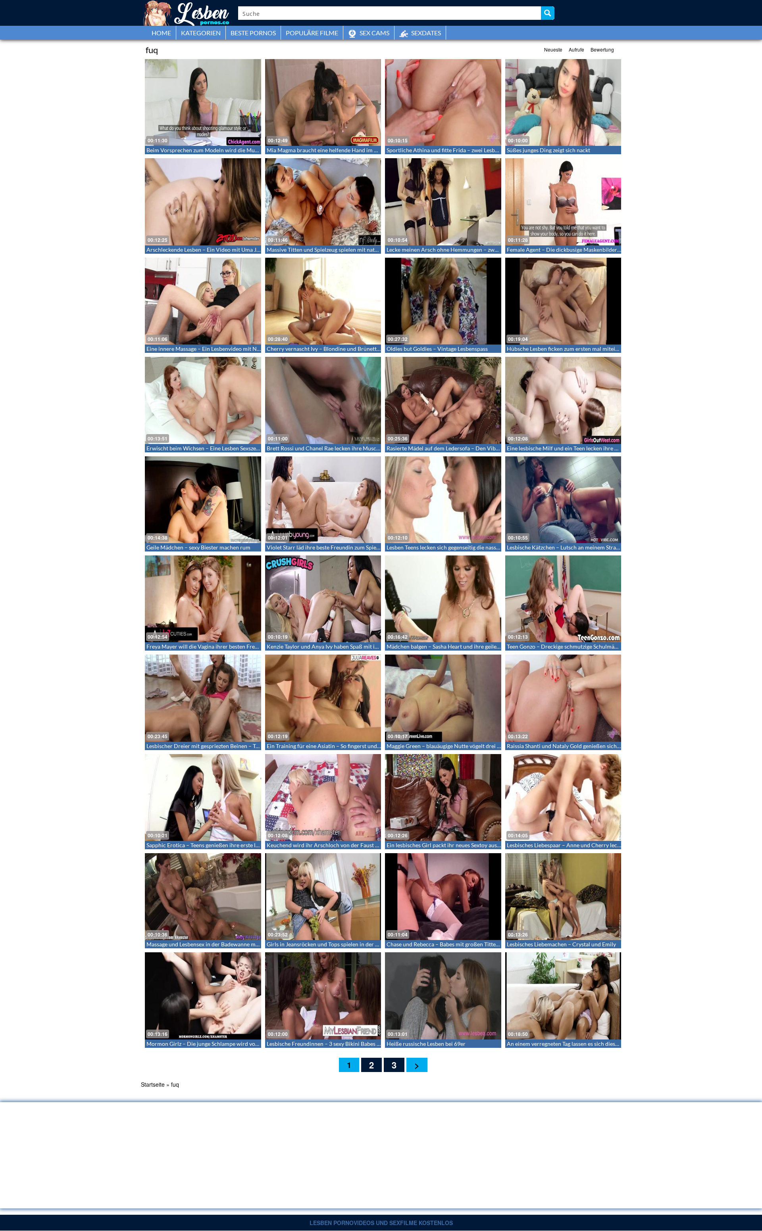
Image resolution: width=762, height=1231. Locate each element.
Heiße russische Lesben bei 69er (426, 1043)
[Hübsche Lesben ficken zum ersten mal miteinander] (563, 301)
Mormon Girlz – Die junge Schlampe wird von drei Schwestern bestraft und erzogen (248, 1043)
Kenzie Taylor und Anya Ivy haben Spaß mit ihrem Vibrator (338, 646)
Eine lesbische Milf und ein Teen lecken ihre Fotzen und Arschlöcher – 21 (596, 448)
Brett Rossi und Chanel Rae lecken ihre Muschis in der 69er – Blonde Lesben (360, 448)
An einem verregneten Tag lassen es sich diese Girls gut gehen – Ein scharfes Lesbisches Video (621, 1043)
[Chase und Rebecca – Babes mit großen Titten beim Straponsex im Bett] (443, 896)
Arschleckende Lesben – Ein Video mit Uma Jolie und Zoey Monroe (228, 249)
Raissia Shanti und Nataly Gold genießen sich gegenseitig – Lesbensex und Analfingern (612, 746)
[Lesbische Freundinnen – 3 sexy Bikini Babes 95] (323, 995)
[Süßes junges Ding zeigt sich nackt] (563, 102)
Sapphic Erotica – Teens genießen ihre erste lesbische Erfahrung (224, 845)
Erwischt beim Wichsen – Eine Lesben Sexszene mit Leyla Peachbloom (232, 448)
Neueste (553, 49)
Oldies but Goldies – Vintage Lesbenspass (437, 348)
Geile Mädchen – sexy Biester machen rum (198, 547)
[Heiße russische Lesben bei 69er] (443, 995)
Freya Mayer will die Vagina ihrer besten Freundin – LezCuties (222, 646)
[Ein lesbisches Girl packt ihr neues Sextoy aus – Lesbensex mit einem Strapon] (443, 797)
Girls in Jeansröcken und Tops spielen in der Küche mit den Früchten (351, 944)
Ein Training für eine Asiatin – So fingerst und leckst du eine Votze (347, 746)
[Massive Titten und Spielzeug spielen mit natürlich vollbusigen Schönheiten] (323, 201)
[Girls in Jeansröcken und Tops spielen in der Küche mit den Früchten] (323, 896)
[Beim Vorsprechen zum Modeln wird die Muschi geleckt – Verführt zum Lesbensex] (203, 102)
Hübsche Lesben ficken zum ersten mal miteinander (570, 348)
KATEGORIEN (201, 32)
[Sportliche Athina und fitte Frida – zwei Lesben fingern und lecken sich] (443, 102)
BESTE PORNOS (253, 32)
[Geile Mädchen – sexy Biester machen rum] (203, 499)
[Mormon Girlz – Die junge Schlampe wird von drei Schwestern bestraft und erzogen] (203, 995)
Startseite (153, 1084)
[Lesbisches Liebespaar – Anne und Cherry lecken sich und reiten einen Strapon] (563, 797)
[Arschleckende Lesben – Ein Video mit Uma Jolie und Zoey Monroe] (203, 201)
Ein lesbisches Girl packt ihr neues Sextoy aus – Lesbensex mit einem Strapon (480, 845)
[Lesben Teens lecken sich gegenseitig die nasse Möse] (443, 499)
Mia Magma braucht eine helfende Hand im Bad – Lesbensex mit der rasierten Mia (367, 150)
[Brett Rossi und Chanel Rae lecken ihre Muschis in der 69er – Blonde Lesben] (323, 400)
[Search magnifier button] (547, 13)
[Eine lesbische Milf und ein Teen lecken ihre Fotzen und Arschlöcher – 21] (563, 400)
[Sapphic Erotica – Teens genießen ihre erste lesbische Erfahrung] (203, 797)
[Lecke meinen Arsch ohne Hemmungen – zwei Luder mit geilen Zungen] (443, 201)
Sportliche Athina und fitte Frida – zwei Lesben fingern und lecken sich (472, 150)
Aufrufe (576, 49)
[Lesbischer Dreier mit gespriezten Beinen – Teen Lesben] (203, 698)
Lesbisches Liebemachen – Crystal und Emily (561, 944)
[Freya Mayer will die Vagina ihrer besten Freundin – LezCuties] (203, 598)
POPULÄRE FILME (312, 32)
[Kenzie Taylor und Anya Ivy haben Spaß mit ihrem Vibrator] (323, 598)
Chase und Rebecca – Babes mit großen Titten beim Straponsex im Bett (473, 944)
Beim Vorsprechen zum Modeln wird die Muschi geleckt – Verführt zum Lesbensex (247, 150)
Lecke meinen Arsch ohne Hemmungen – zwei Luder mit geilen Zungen (473, 249)
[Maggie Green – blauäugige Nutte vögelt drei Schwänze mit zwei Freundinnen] (443, 698)
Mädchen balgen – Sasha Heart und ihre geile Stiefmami (455, 646)
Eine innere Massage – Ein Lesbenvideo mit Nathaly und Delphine (226, 348)
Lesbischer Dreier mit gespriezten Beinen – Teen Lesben (214, 746)
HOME (161, 32)
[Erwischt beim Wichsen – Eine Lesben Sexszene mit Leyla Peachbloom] (203, 400)
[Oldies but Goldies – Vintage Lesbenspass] (443, 301)
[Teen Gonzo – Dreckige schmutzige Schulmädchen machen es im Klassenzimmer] (563, 598)
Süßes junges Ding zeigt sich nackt (548, 150)
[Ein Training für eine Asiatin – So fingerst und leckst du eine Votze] (323, 698)
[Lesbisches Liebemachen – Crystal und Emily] (563, 896)
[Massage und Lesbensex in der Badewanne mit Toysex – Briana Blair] (203, 896)
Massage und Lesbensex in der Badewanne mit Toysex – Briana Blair (229, 944)
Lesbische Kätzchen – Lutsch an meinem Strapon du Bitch (577, 547)
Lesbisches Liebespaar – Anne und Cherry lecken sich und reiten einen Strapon (603, 845)
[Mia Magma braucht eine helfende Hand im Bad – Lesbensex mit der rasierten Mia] (323, 102)
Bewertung (602, 49)
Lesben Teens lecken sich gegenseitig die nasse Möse (450, 547)
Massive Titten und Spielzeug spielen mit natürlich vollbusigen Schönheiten (358, 249)
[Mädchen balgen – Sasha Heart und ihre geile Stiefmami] (443, 598)
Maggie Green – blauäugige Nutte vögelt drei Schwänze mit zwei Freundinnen (481, 746)
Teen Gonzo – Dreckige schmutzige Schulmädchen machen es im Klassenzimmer (605, 646)
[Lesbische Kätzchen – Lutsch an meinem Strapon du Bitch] (563, 499)
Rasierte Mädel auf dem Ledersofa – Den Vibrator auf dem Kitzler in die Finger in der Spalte (499, 448)
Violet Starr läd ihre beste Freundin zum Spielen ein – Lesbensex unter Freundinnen (369, 547)
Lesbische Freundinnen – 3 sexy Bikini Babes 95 (325, 1043)
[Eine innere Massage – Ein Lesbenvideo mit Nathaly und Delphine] (203, 301)
